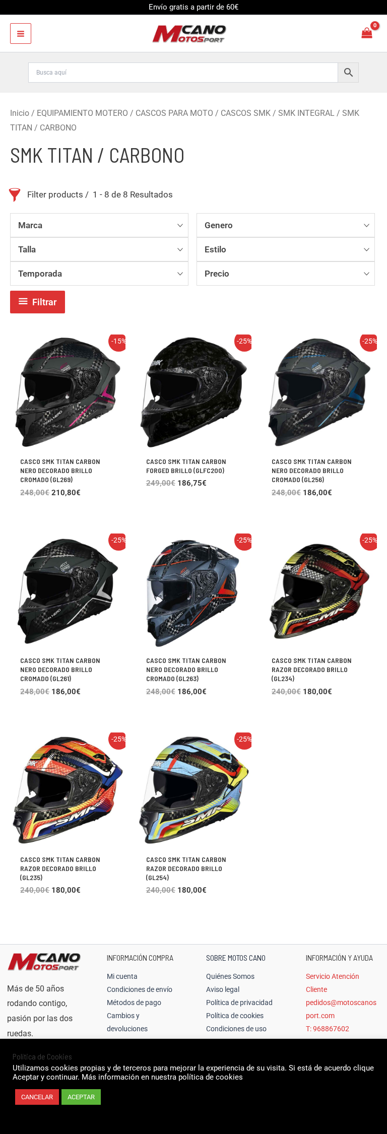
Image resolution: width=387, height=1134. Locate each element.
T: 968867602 (327, 1029)
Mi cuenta (122, 976)
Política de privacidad (239, 1002)
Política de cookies (235, 1016)
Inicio (19, 113)
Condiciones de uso (236, 1029)
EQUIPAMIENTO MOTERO (82, 113)
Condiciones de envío (139, 989)
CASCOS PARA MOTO (174, 113)
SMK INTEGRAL (306, 113)
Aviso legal (222, 989)
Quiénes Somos (230, 976)
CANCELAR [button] (37, 1097)
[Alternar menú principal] (20, 33)
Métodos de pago (134, 1002)
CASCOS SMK (246, 113)
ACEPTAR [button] (81, 1097)
